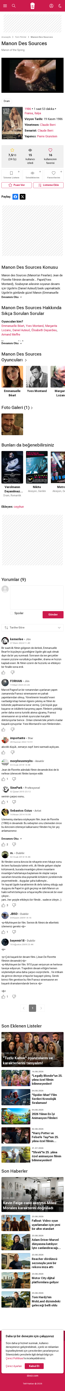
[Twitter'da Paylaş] (22, 197)
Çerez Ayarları (14, 1366)
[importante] (5, 739)
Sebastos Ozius (21, 810)
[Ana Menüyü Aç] (5, 5)
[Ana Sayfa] (32, 5)
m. (12, 853)
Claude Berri (48, 125)
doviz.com (32, 1375)
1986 (28, 109)
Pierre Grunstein (47, 136)
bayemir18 (17, 940)
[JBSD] (5, 915)
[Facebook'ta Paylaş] (15, 197)
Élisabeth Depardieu (44, 330)
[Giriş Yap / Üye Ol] (51, 5)
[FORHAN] (5, 682)
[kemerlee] (5, 640)
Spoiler (18, 613)
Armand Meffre (10, 334)
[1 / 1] (12, 424)
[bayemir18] (5, 942)
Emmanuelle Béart (12, 326)
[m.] (5, 854)
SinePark (16, 787)
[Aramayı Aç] (13, 5)
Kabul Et (34, 1366)
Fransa (29, 113)
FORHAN (16, 681)
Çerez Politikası (14, 1358)
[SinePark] (5, 789)
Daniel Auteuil (21, 330)
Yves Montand (35, 326)
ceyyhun (19, 506)
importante (17, 738)
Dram (7, 101)
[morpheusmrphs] (5, 762)
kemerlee (16, 639)
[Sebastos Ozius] (5, 812)
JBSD (14, 914)
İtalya (37, 113)
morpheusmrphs (21, 761)
